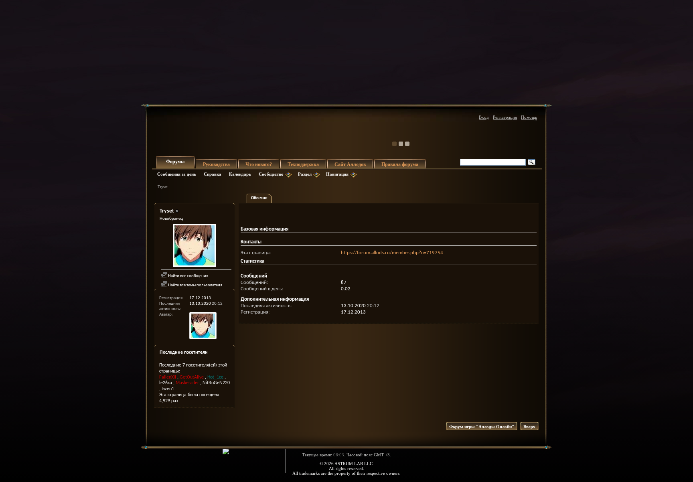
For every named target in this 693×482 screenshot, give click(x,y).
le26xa (165, 383)
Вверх (529, 426)
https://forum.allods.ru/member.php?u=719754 (392, 252)
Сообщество (271, 174)
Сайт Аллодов (350, 164)
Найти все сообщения (187, 276)
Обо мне (259, 198)
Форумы (175, 161)
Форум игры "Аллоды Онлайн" (481, 426)
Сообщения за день (176, 174)
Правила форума (399, 164)
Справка (212, 174)
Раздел (305, 174)
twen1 (168, 389)
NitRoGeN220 (216, 383)
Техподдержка (303, 164)
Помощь (529, 117)
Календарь (240, 174)
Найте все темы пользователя (194, 285)
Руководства (216, 164)
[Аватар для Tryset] (194, 246)
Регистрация (505, 117)
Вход (484, 117)
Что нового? (258, 164)
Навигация (337, 174)
